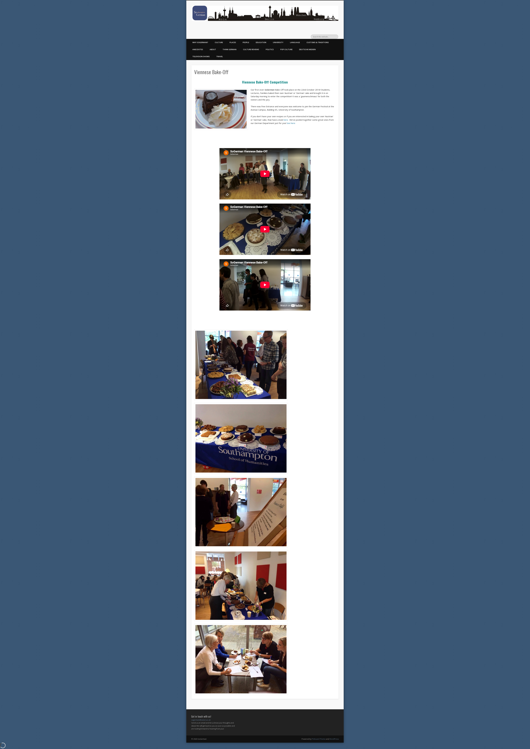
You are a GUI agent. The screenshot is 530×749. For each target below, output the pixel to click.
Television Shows (201, 56)
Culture (219, 42)
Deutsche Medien (307, 49)
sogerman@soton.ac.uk (200, 720)
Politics (270, 49)
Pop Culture (286, 49)
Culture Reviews (251, 49)
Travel (219, 56)
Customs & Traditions (318, 42)
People (246, 42)
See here (291, 123)
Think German (229, 49)
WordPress (334, 739)
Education (261, 42)
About (213, 49)
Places (233, 42)
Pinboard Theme (319, 739)
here (285, 119)
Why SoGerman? (200, 42)
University (278, 42)
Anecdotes (197, 49)
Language (295, 42)
